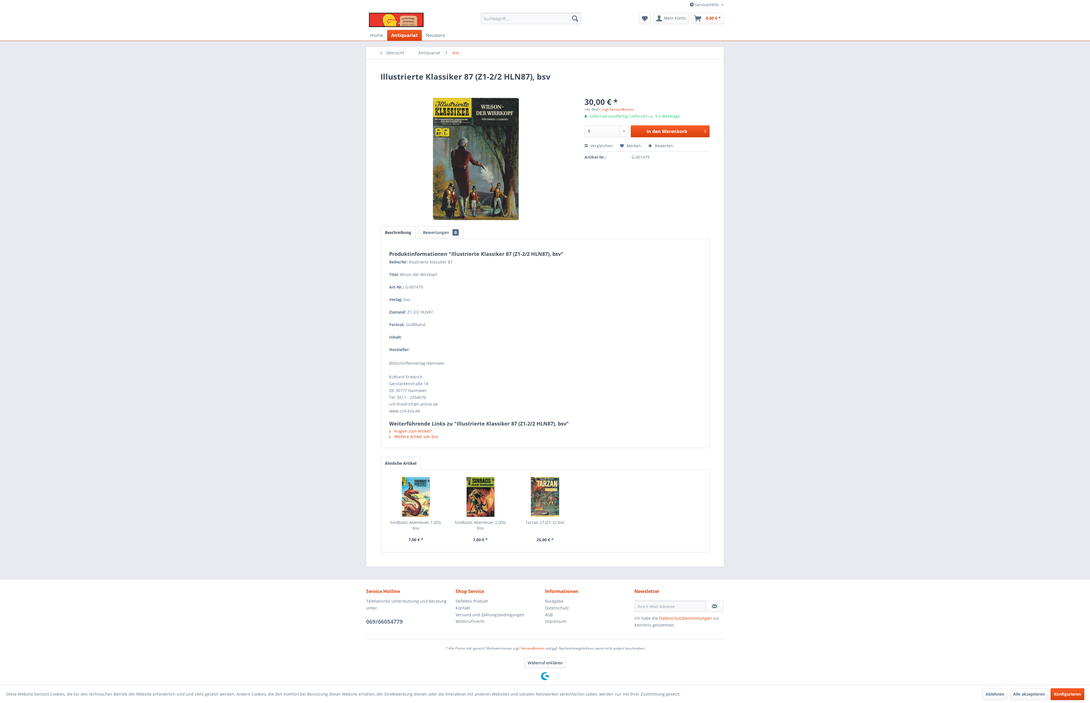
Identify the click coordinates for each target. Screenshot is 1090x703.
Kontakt (463, 608)
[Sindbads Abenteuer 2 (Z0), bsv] (480, 497)
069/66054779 (384, 621)
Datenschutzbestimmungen (685, 618)
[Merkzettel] (645, 18)
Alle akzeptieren (1029, 694)
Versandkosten (532, 648)
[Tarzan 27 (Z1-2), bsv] (545, 497)
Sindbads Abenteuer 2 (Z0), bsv (480, 525)
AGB (549, 614)
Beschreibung (398, 232)
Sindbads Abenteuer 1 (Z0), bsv (415, 525)
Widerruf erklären (545, 662)
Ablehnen (995, 694)
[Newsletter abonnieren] (715, 606)
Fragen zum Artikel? (412, 431)
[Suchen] (575, 18)
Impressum (556, 621)
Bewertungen (440, 232)
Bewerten (663, 145)
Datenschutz (557, 608)
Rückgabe (554, 601)
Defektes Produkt (472, 601)
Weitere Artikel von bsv (415, 436)
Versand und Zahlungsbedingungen (490, 614)
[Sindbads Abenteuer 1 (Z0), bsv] (416, 497)
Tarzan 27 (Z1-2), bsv (544, 522)
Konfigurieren (1067, 694)
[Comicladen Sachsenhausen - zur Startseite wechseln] (396, 20)
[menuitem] (531, 18)
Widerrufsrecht (470, 621)
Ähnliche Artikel (400, 463)
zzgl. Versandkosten (618, 109)
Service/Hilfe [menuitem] (707, 4)
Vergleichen (601, 145)
